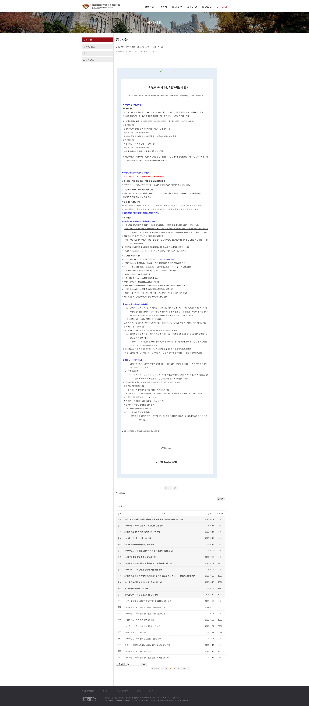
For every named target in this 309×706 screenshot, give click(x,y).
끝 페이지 (184, 668)
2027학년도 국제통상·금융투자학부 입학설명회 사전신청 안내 (149, 550)
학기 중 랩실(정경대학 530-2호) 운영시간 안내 (143, 582)
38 (166, 668)
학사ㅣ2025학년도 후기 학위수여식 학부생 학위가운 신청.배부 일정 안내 (153, 519)
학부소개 (149, 7)
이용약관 (105, 691)
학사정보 (177, 7)
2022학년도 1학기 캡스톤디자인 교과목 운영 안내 (144, 613)
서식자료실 (88, 59)
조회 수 (220, 513)
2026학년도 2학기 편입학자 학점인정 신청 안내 (143, 525)
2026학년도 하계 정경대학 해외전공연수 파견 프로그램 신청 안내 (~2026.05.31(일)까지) (160, 576)
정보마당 (192, 7)
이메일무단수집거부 (122, 691)
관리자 (151, 691)
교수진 (163, 7)
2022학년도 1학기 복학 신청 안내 (138, 620)
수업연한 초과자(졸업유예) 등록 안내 (139, 544)
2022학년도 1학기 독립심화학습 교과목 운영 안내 (144, 607)
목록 (221, 499)
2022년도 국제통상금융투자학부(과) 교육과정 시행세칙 (146, 601)
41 (178, 668)
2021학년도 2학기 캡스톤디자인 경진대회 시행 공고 (145, 657)
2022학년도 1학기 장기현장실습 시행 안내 (141, 638)
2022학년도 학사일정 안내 (135, 632)
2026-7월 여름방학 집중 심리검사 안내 (140, 557)
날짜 (209, 513)
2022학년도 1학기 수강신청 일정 (137, 651)
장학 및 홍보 (89, 46)
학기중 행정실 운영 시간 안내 (136, 588)
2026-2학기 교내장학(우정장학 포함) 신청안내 (143, 569)
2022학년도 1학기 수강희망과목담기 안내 (139, 47)
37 (162, 668)
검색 (143, 664)
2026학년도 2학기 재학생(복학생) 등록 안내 (142, 532)
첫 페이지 (156, 668)
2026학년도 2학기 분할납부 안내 (137, 538)
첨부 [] (121, 493)
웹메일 (139, 691)
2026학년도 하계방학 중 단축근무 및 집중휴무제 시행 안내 (148, 563)
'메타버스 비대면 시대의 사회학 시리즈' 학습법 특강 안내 (147, 645)
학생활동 (207, 7)
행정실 (121, 51)
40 (174, 668)
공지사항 (87, 39)
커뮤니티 (222, 7)
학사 (85, 53)
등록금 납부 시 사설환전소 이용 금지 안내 (141, 594)
